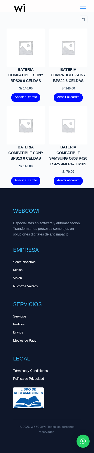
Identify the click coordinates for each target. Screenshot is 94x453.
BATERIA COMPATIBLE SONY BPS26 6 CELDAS (25, 75)
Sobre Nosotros (24, 262)
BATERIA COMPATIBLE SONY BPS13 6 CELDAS (25, 153)
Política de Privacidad (28, 378)
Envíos (18, 332)
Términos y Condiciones (30, 371)
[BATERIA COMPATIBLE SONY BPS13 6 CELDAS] (26, 125)
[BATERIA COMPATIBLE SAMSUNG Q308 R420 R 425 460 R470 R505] (68, 125)
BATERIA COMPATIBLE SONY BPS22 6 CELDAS (68, 75)
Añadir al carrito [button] (26, 97)
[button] (83, 441)
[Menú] (83, 6)
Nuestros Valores (25, 286)
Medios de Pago (24, 340)
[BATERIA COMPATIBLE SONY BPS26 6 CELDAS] (26, 48)
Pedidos (19, 324)
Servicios (19, 316)
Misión (18, 270)
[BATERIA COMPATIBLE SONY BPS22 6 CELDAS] (68, 48)
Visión (17, 278)
